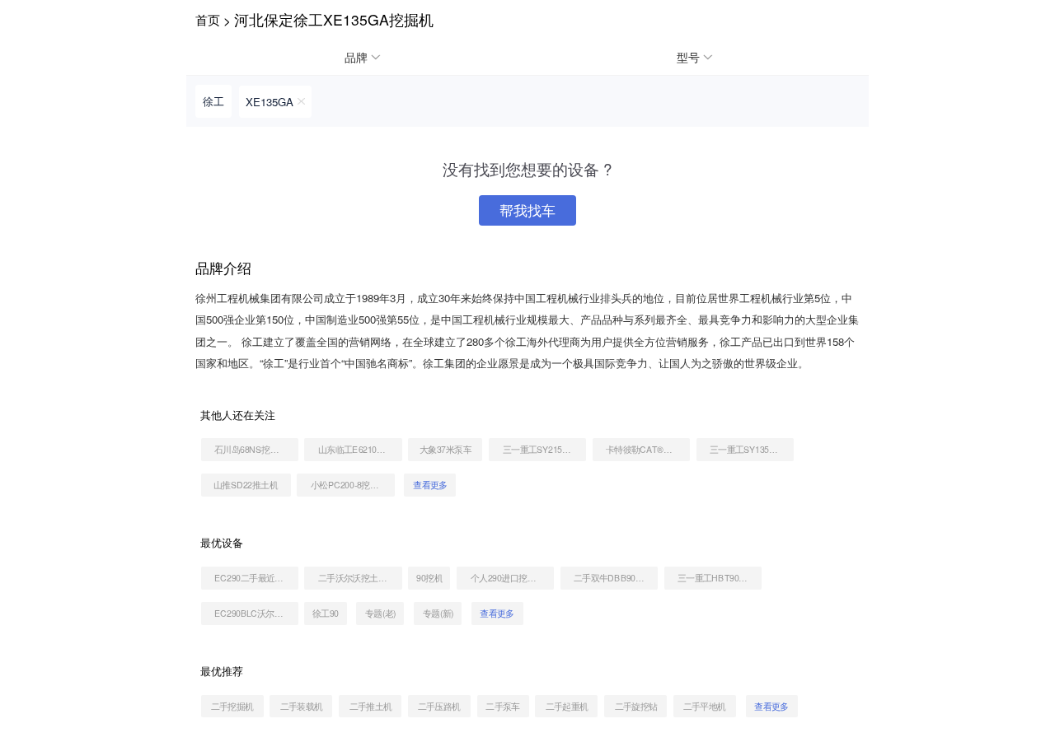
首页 (207, 19)
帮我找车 (527, 210)
